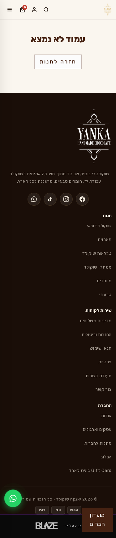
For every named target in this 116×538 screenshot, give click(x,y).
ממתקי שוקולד (98, 267)
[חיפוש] (46, 9)
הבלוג (106, 457)
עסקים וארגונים (97, 429)
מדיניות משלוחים (96, 320)
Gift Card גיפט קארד (90, 470)
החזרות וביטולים (97, 334)
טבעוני (105, 294)
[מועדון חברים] (34, 9)
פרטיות (105, 362)
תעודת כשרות (99, 375)
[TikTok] (50, 199)
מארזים (105, 239)
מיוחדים (104, 280)
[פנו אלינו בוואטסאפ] (13, 498)
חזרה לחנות (58, 62)
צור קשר (104, 389)
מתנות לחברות (98, 443)
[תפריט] (9, 9)
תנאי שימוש (101, 348)
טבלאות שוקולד (97, 253)
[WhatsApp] (34, 199)
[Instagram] (66, 199)
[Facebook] (82, 199)
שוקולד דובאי (99, 226)
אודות (106, 415)
